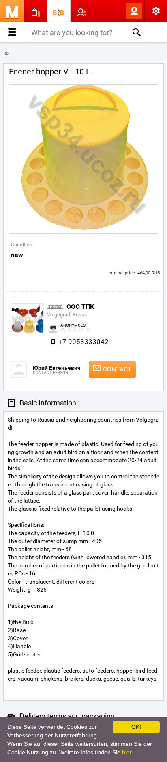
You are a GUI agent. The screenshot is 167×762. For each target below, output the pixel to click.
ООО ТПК (80, 306)
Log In (121, 11)
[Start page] (6, 53)
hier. (127, 752)
